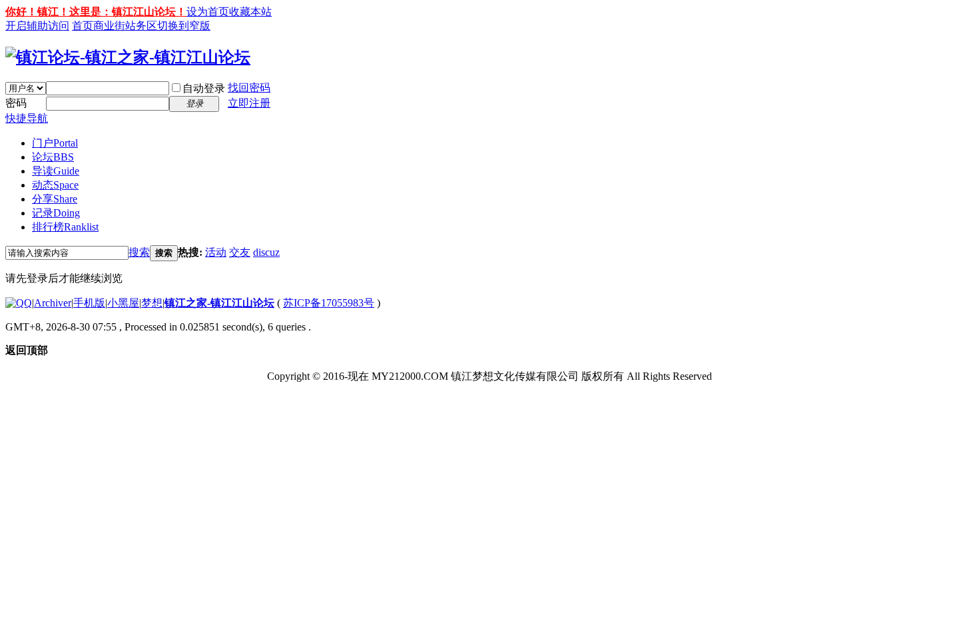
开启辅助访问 (37, 25)
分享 (54, 199)
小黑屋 (123, 303)
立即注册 (249, 103)
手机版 (89, 303)
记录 (56, 213)
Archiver (52, 303)
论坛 (53, 157)
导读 (55, 171)
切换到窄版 (183, 25)
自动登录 (203, 88)
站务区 (141, 25)
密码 (16, 103)
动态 (55, 185)
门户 (55, 143)
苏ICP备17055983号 (328, 303)
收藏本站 (250, 11)
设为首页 (207, 11)
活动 (215, 252)
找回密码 (249, 87)
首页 (82, 25)
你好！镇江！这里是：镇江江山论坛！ (95, 11)
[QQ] (18, 303)
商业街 (109, 25)
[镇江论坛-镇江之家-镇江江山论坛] (127, 57)
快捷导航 (26, 118)
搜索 (139, 252)
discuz (266, 252)
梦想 (152, 303)
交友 (239, 252)
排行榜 (65, 227)
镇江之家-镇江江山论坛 (219, 303)
